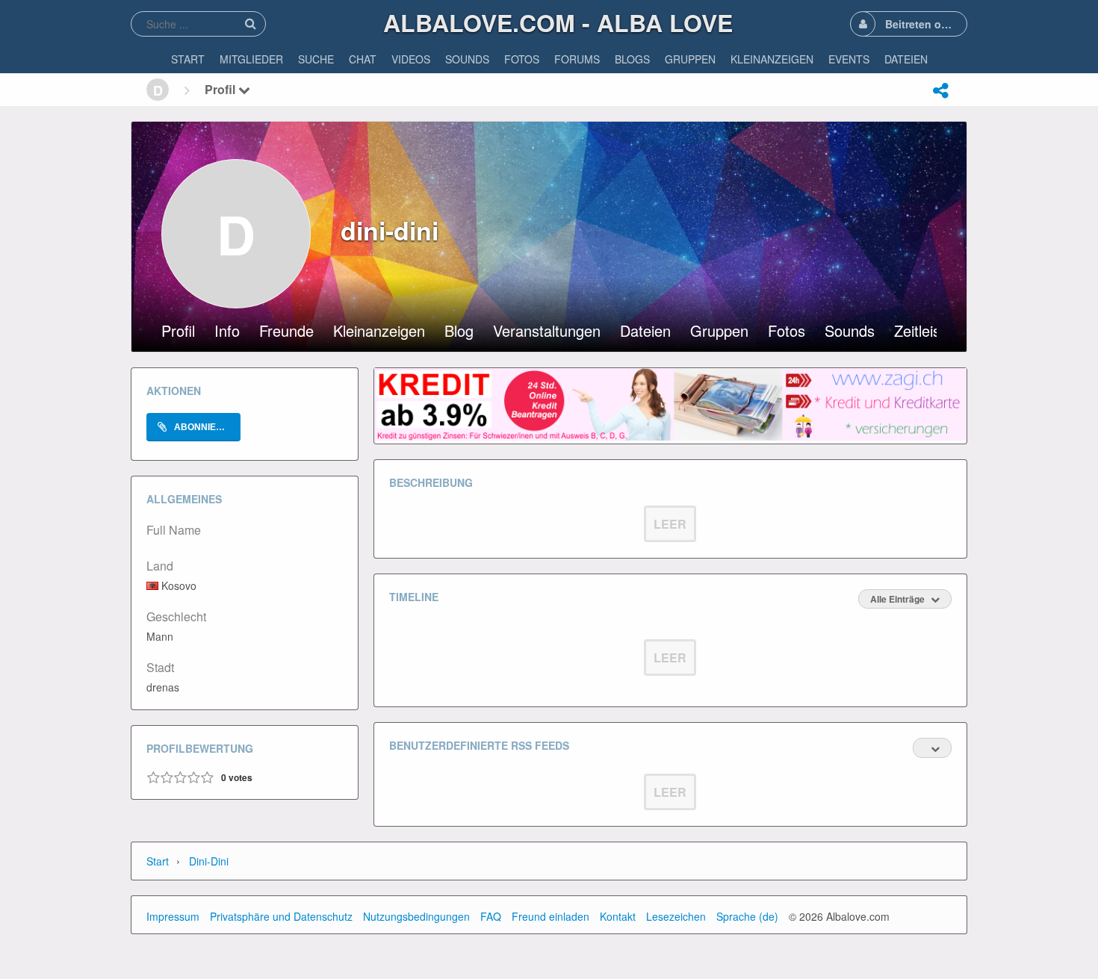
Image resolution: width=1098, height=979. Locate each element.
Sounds (850, 332)
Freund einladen (550, 916)
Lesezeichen (676, 916)
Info (227, 332)
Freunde (286, 332)
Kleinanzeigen (379, 332)
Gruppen (719, 332)
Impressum (172, 916)
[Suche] (250, 23)
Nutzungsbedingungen (416, 916)
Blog (459, 332)
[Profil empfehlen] (940, 90)
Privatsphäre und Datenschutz (281, 916)
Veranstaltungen (547, 332)
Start (157, 861)
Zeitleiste (923, 332)
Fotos (786, 332)
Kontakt (618, 916)
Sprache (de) (747, 916)
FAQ (490, 916)
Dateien (645, 332)
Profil (221, 89)
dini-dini (209, 861)
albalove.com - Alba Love (558, 22)
